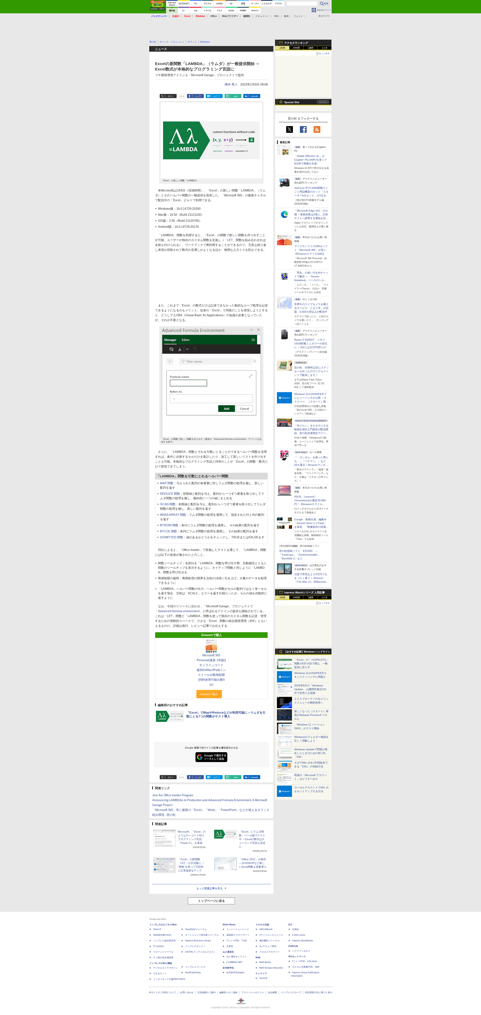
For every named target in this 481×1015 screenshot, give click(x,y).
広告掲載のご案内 (206, 992)
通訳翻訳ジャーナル (269, 940)
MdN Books (265, 962)
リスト (181, 96)
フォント (298, 16)
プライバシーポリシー (252, 992)
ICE (290, 924)
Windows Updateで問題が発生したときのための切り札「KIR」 (310, 753)
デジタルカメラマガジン (165, 968)
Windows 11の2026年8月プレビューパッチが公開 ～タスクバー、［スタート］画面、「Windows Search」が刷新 (310, 402)
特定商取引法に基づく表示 (318, 992)
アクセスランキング (296, 42)
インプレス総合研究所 (164, 940)
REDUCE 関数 (170, 493)
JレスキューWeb (267, 946)
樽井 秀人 (231, 84)
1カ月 (324, 48)
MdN (258, 957)
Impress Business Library (198, 940)
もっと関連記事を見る (209, 888)
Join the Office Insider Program (172, 795)
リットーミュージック (237, 929)
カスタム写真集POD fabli (305, 967)
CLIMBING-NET (234, 962)
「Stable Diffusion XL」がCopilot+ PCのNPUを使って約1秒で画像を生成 (310, 159)
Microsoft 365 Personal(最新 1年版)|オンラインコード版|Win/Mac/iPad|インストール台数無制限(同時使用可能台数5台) (211, 670)
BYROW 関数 (169, 525)
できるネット (160, 973)
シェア (198, 96)
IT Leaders (158, 946)
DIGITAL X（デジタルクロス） (200, 952)
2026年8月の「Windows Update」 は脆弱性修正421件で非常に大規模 (310, 689)
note (235, 96)
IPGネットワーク (297, 956)
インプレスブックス (195, 967)
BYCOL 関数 (168, 531)
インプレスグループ (291, 992)
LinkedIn (254, 96)
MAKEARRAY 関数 (173, 514)
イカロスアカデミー (269, 952)
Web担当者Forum (162, 935)
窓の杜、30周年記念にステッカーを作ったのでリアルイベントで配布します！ (311, 371)
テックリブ (261, 973)
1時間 (282, 48)
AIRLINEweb (265, 929)
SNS (276, 16)
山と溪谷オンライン (236, 956)
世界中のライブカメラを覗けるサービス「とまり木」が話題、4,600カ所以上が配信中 (311, 308)
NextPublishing (193, 972)
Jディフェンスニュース (271, 935)
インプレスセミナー (195, 946)
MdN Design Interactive (271, 968)
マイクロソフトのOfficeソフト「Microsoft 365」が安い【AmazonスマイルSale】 (310, 250)
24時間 (296, 48)
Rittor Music (229, 924)
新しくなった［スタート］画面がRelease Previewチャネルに (311, 715)
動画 (286, 16)
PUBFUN (293, 946)
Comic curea (298, 935)
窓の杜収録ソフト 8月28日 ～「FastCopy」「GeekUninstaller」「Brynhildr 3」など (299, 554)
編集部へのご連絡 (228, 992)
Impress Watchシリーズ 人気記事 (304, 592)
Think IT (157, 929)
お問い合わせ (187, 992)
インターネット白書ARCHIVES (169, 979)
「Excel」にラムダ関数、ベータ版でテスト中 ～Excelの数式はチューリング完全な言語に (252, 839)
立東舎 (229, 946)
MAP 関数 (166, 483)
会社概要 (272, 992)
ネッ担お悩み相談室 (163, 957)
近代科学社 (228, 968)
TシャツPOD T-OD (236, 940)
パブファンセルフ (301, 951)
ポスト (171, 96)
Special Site (291, 102)
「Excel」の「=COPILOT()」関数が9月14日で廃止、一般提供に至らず (311, 663)
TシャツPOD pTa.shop (304, 961)
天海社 (295, 929)
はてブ (217, 96)
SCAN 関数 (167, 504)
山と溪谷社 (228, 952)
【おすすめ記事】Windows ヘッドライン (307, 651)
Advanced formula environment (179, 611)
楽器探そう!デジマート (238, 935)
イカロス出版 (262, 924)
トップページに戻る (211, 900)
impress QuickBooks (302, 940)
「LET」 (230, 240)
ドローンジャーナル (163, 952)
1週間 (310, 48)
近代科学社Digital (235, 972)
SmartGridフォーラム (196, 929)
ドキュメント (262, 16)
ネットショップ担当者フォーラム (202, 935)
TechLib (263, 978)
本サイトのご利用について (162, 992)
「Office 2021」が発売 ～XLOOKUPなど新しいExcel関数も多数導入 (252, 863)
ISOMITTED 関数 (171, 537)
